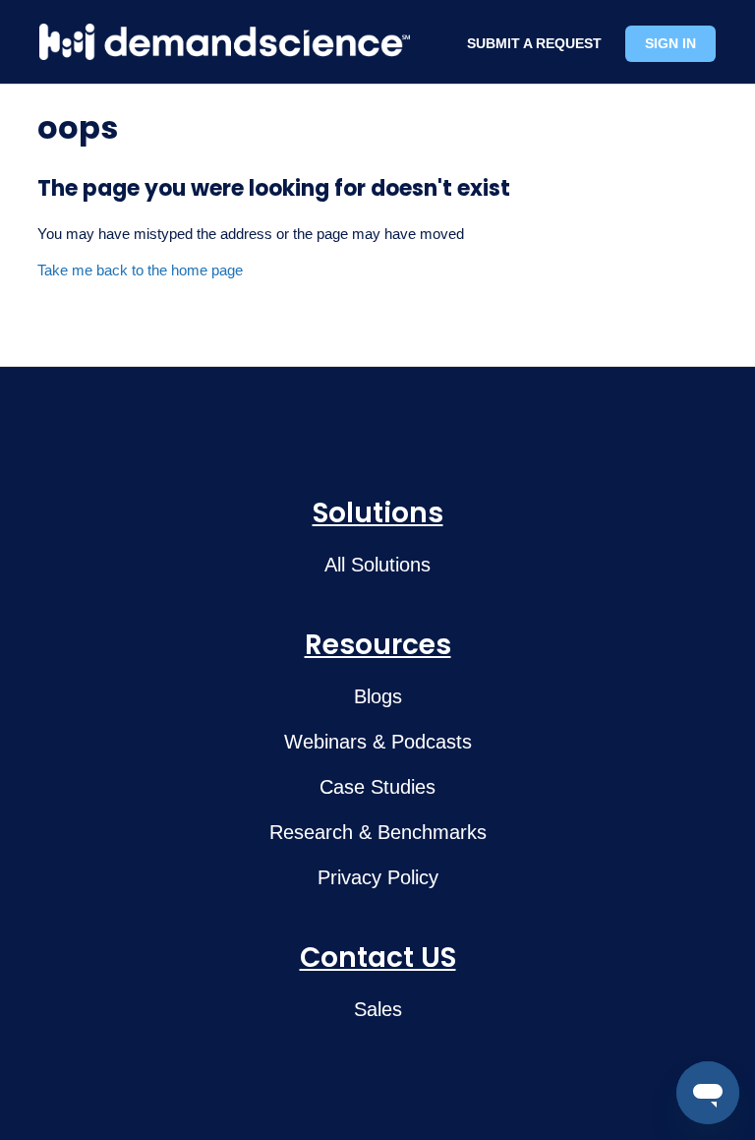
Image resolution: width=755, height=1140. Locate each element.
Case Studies (377, 787)
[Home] (224, 42)
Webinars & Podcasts (378, 741)
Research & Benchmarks (378, 832)
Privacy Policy (378, 877)
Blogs (378, 696)
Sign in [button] (670, 43)
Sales (378, 1009)
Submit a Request (534, 43)
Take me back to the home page (140, 270)
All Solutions (377, 564)
